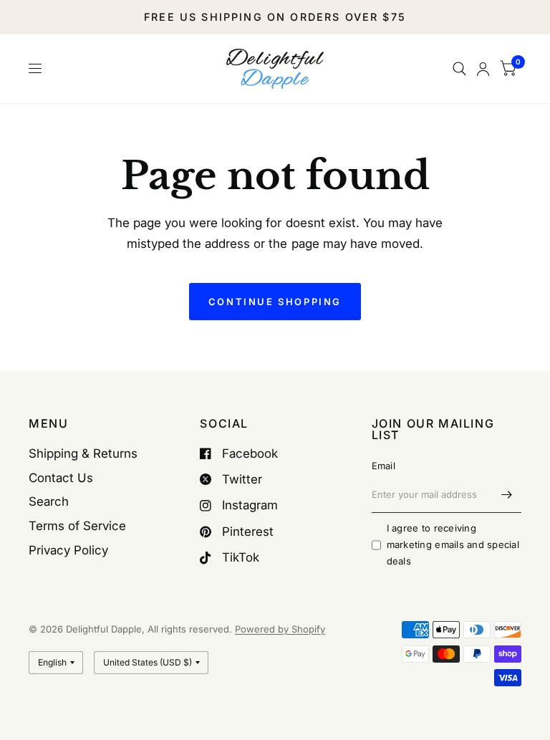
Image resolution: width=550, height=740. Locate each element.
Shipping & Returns (83, 453)
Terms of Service (77, 526)
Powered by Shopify (280, 629)
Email (383, 465)
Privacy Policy (68, 550)
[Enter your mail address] (507, 494)
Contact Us (61, 478)
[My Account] (483, 68)
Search (49, 501)
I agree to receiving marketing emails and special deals (453, 544)
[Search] (459, 68)
